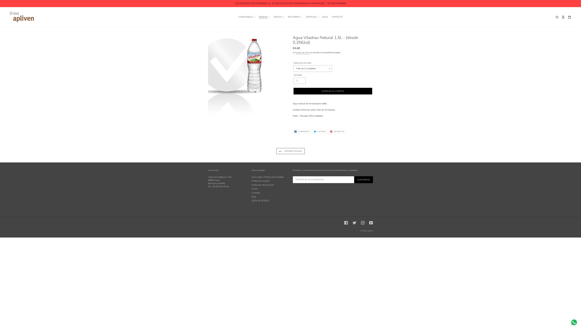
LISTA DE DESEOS (260, 200)
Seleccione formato (302, 62)
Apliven (370, 231)
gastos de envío (303, 52)
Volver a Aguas (293, 151)
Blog (254, 196)
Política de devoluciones (263, 184)
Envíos (255, 188)
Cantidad (298, 75)
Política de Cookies (260, 181)
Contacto (256, 192)
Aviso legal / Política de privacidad (268, 177)
